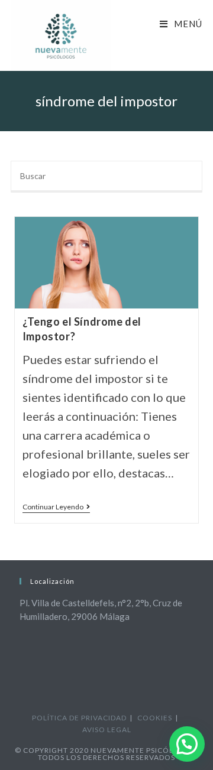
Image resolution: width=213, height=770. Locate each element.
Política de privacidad (79, 717)
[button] (187, 744)
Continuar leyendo (56, 508)
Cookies (154, 717)
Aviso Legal (106, 729)
